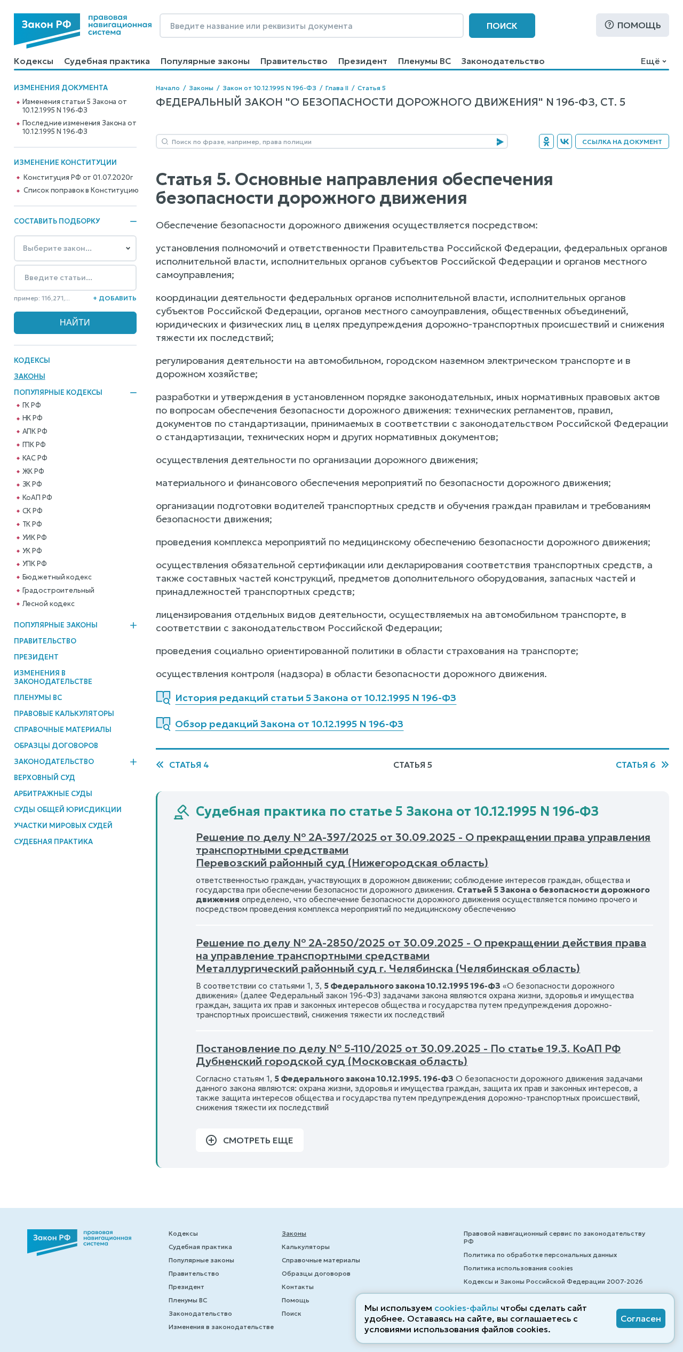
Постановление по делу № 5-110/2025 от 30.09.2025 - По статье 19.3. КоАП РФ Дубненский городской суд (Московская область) (408, 1055)
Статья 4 (189, 764)
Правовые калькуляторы (64, 713)
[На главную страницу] (83, 31)
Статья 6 (636, 764)
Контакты (298, 1287)
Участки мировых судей (63, 825)
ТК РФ (32, 524)
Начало (168, 88)
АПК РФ (34, 431)
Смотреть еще (258, 1140)
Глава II (336, 88)
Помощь (639, 25)
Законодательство (503, 60)
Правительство (294, 60)
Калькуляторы (306, 1247)
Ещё (650, 60)
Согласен (641, 1318)
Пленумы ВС (424, 60)
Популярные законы (205, 60)
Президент (362, 60)
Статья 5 (372, 88)
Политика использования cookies (518, 1268)
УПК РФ (34, 564)
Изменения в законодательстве (53, 677)
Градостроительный (58, 590)
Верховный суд (44, 777)
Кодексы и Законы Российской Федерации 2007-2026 (553, 1281)
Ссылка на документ (622, 142)
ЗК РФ (32, 484)
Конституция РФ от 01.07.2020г (77, 177)
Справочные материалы (63, 729)
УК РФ (32, 551)
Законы (29, 376)
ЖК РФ (33, 471)
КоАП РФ (37, 498)
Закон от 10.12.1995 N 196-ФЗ (269, 88)
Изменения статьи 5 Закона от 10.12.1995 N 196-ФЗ (74, 106)
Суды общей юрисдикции (68, 809)
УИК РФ (34, 538)
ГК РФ (31, 405)
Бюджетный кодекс (57, 577)
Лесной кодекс (48, 604)
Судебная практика (107, 60)
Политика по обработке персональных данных (540, 1255)
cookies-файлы (466, 1307)
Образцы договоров (56, 745)
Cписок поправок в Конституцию (80, 190)
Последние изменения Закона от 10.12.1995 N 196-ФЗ (79, 127)
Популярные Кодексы (58, 392)
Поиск (502, 25)
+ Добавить (115, 298)
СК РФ (32, 511)
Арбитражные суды (53, 793)
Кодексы (33, 60)
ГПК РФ (34, 445)
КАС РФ (34, 458)
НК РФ (32, 418)
